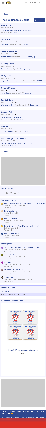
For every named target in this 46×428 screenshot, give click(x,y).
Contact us (5, 411)
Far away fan (5, 291)
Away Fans (6, 76)
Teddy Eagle (27, 44)
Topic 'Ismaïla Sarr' (11, 211)
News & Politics (8, 88)
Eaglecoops (34, 105)
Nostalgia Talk (7, 64)
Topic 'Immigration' (11, 218)
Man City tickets (6, 57)
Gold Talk (5, 126)
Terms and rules (28, 411)
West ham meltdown (7, 105)
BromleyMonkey (25, 69)
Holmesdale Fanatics (11, 255)
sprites (16, 32)
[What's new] (39, 2)
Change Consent (15, 411)
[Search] (43, 2)
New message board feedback (14, 138)
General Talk (6, 112)
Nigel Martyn (5, 69)
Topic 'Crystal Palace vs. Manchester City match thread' (24, 203)
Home (8, 413)
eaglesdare (28, 93)
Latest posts (6, 244)
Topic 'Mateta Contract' (12, 233)
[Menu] (3, 2)
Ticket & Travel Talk (9, 52)
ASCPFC (39, 81)
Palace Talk (6, 25)
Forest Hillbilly (21, 119)
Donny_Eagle (32, 57)
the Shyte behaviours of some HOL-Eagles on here (17, 143)
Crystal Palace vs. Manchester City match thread (17, 30)
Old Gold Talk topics (7, 131)
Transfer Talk (7, 39)
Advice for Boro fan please (13, 270)
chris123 (13, 145)
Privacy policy (39, 411)
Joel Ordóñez (5, 44)
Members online (8, 287)
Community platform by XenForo (18, 417)
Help (3, 413)
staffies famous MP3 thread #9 (11, 117)
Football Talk (7, 100)
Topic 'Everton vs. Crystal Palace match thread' (21, 226)
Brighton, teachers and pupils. (10, 81)
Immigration (5, 93)
